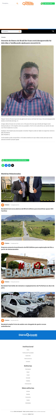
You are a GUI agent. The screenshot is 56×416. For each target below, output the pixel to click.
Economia (28, 397)
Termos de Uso (28, 358)
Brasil (28, 372)
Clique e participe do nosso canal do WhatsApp (15, 160)
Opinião (28, 394)
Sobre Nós (28, 355)
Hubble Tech (30, 414)
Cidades (3, 37)
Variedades (28, 403)
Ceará (28, 375)
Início (28, 350)
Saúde (28, 400)
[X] (12, 165)
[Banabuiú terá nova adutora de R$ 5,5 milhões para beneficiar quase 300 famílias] (28, 189)
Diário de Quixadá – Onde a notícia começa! (23, 411)
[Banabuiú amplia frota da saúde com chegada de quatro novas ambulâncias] (28, 304)
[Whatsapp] (2, 165)
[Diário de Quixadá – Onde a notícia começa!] (28, 3)
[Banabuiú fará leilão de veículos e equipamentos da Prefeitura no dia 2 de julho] (28, 266)
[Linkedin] (9, 165)
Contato (28, 361)
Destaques (28, 369)
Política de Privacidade (28, 352)
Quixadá (28, 378)
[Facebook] (6, 165)
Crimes (28, 391)
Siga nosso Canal (48, 3)
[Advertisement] (28, 18)
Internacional (28, 383)
